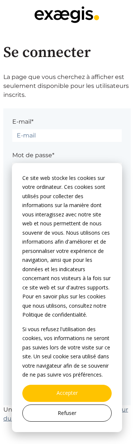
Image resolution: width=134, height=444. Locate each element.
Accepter (67, 392)
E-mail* (23, 121)
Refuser (67, 412)
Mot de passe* (33, 155)
